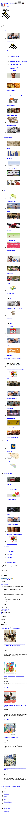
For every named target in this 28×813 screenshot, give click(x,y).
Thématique (3, 622)
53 (6, 628)
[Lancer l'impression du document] (9, 579)
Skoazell (11, 326)
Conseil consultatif (11, 105)
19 (5, 610)
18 (4, 610)
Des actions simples (11, 418)
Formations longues (11, 240)
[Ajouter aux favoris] (12, 579)
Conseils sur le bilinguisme (13, 427)
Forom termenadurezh (12, 499)
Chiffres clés (9, 158)
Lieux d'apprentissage (11, 201)
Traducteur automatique (12, 524)
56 (9, 628)
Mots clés (3, 619)
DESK (11, 323)
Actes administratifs (11, 125)
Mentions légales (7, 802)
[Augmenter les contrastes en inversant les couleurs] (5, 579)
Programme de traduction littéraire (15, 308)
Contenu (6, 3)
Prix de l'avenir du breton (12, 437)
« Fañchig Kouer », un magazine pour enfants (14, 676)
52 (5, 628)
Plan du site (6, 794)
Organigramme (10, 41)
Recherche (11, 3)
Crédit (5, 799)
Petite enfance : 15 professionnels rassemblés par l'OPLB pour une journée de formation (14, 644)
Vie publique (9, 557)
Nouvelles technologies (12, 398)
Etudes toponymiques (11, 562)
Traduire (9, 345)
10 (2, 609)
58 (11, 628)
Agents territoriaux (11, 250)
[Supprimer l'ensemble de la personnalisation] (7, 579)
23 (1, 612)
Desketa (8, 211)
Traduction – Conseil (14, 56)
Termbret (12, 59)
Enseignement (10, 273)
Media (8, 378)
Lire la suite (6, 657)
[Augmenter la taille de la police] (3, 579)
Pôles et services (10, 50)
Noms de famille (10, 187)
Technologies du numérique (16, 64)
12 (5, 609)
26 (5, 612)
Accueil (5, 569)
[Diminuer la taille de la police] (1, 579)
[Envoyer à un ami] (10, 579)
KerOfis (8, 514)
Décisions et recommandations (16, 95)
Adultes (8, 220)
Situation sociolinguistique (13, 168)
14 (8, 609)
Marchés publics (10, 135)
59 (12, 628)
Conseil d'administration (12, 80)
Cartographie (10, 461)
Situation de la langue (12, 551)
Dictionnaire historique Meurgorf (14, 534)
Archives (11, 504)
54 (7, 628)
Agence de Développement (15, 70)
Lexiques (9, 560)
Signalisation (9, 336)
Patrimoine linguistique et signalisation (18, 61)
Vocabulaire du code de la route (11, 737)
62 (15, 628)
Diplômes (9, 230)
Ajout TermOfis (13, 489)
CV (10, 298)
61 (14, 628)
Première (3, 628)
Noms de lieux (10, 177)
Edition (8, 388)
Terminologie (9, 355)
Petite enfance (10, 263)
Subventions (9, 318)
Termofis (9, 484)
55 (8, 628)
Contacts (9, 470)
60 (13, 628)
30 (1, 613)
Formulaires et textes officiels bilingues (15, 369)
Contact (8, 6)
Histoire (8, 148)
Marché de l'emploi (11, 293)
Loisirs (8, 283)
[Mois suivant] (6, 601)
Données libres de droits (12, 544)
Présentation (9, 451)
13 (6, 609)
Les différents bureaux (12, 115)
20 (6, 610)
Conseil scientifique (11, 90)
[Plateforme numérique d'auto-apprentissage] (13, 208)
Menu (2, 3)
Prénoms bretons (10, 408)
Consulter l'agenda (4, 584)
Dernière (18, 628)
